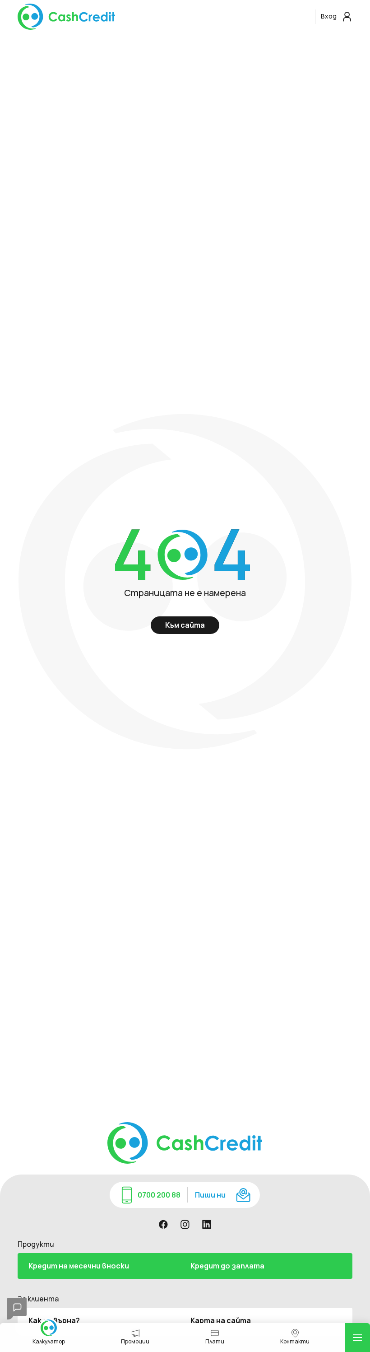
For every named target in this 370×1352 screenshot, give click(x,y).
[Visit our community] (163, 1224)
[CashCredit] (164, 17)
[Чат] (17, 1308)
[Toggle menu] (357, 1337)
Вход (329, 16)
